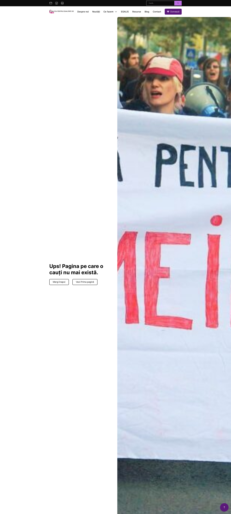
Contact (157, 11)
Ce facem (108, 11)
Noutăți (96, 11)
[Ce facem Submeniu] (116, 11)
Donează (174, 11)
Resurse (136, 11)
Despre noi (83, 11)
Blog (147, 11)
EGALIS (125, 11)
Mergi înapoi (59, 282)
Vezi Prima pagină (85, 282)
